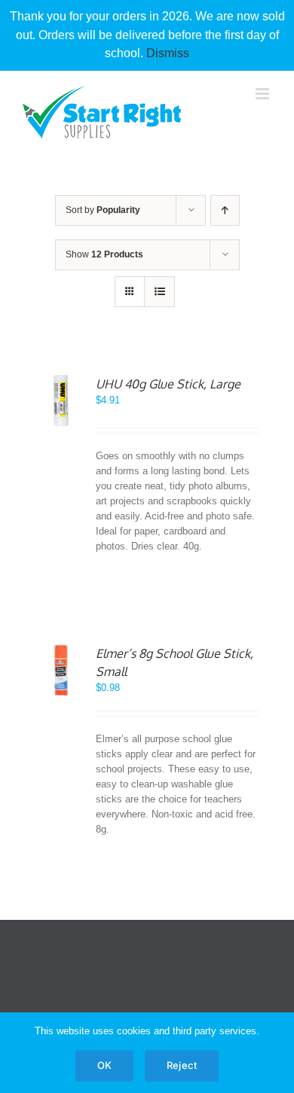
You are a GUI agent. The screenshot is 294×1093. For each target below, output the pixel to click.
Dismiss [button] (167, 53)
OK (104, 1065)
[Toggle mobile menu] (263, 94)
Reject (182, 1065)
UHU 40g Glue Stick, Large (168, 383)
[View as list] (159, 291)
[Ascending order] (225, 210)
